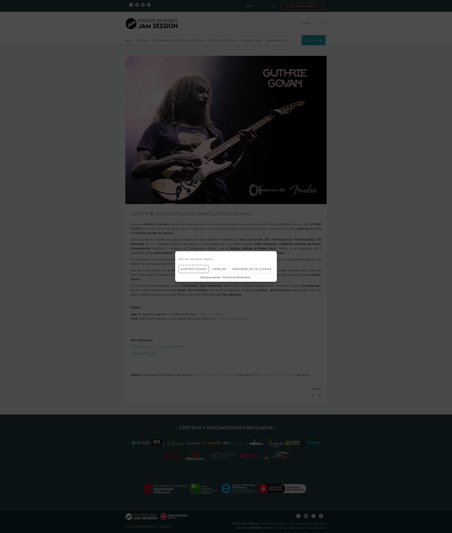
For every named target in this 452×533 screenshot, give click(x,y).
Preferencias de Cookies (251, 269)
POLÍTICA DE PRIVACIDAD (236, 277)
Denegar (219, 269)
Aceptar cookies (194, 269)
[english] (208, 259)
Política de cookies (210, 277)
